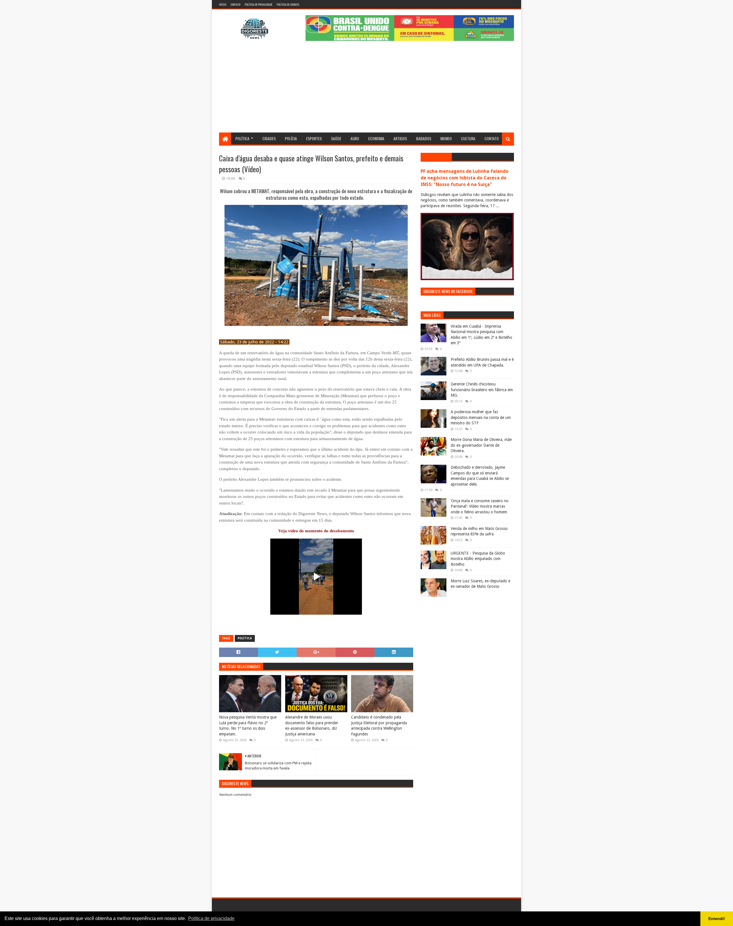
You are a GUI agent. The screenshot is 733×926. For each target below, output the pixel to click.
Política (242, 138)
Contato (235, 4)
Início (222, 4)
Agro (354, 138)
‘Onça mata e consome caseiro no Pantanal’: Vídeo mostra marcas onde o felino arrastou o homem (480, 506)
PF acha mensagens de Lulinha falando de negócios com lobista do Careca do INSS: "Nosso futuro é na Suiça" (465, 178)
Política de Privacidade (258, 4)
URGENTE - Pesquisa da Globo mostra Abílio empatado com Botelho (478, 559)
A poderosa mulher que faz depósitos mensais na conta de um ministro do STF (481, 417)
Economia (376, 138)
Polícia (291, 138)
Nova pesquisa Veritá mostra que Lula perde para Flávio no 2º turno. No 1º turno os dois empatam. (248, 725)
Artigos (400, 138)
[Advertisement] (366, 90)
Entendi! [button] (716, 918)
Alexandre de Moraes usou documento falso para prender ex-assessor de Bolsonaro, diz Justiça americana (311, 725)
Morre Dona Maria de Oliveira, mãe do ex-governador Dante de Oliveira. (481, 445)
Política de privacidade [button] (211, 918)
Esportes (314, 138)
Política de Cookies (288, 4)
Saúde (336, 138)
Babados (423, 138)
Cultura (468, 138)
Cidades (269, 138)
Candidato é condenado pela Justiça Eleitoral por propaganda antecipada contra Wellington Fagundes (379, 725)
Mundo (446, 138)
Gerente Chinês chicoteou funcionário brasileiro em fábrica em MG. (482, 389)
